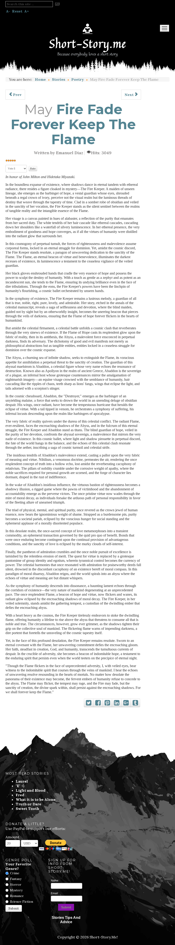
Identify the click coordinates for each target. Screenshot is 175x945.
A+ (26, 11)
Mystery (16, 890)
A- (8, 11)
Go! (57, 4)
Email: (55, 893)
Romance (17, 896)
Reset (17, 11)
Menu (164, 28)
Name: (55, 880)
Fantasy (15, 879)
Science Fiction (21, 902)
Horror (15, 884)
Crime (14, 873)
